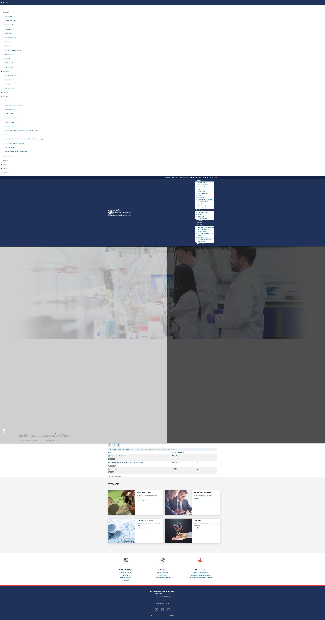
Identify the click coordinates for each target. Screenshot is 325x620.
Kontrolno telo (9, 122)
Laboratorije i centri (11, 75)
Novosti (7, 58)
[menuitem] (200, 180)
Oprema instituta (10, 88)
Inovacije (5, 92)
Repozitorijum (184, 177)
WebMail (198, 177)
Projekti (7, 80)
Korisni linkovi (9, 67)
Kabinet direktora (10, 20)
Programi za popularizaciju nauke (14, 143)
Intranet (5, 164)
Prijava (211, 177)
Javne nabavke (113, 449)
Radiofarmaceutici (10, 109)
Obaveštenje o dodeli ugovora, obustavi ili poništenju (127, 462)
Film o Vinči (8, 46)
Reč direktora (9, 16)
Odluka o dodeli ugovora (118, 456)
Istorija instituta (10, 25)
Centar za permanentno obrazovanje (16, 151)
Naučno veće (9, 33)
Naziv (110, 452)
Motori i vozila (9, 113)
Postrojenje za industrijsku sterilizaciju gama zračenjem (21, 130)
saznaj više (197, 498)
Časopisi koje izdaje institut (13, 50)
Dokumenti (174, 177)
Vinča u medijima (10, 63)
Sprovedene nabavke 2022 (124, 449)
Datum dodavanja (178, 452)
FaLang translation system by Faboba (114, 476)
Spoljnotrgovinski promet (12, 118)
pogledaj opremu (142, 500)
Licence (7, 101)
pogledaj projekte (142, 528)
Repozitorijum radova (9, 156)
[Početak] (109, 445)
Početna (167, 177)
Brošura (7, 42)
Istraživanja (6, 71)
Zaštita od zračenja (11, 126)
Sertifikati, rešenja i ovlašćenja (14, 105)
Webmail (5, 160)
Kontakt (5, 168)
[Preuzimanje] (198, 456)
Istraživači (8, 84)
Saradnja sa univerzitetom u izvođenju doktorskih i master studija (24, 139)
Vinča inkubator (9, 147)
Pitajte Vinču (6, 173)
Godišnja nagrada (10, 54)
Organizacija (9, 29)
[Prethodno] (118, 445)
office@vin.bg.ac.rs (164, 603)
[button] (215, 181)
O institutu (6, 12)
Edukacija (5, 135)
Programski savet (10, 37)
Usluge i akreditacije (163, 572)
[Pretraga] (114, 445)
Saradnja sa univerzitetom (200, 572)
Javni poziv (113, 469)
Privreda (5, 96)
